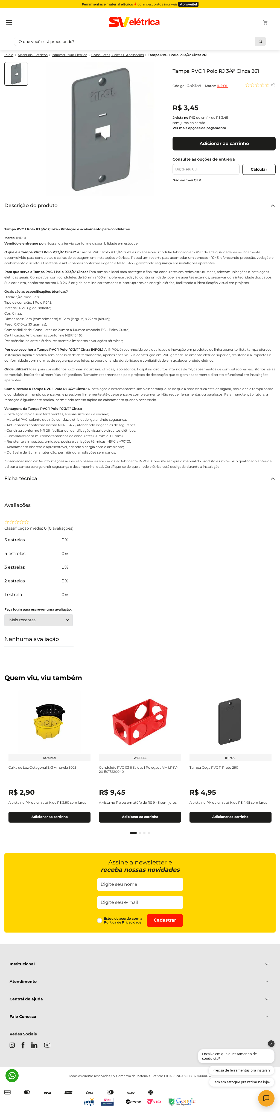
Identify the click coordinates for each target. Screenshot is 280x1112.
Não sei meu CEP (187, 180)
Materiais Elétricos (33, 55)
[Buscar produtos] (260, 41)
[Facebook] (23, 1046)
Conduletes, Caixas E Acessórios (117, 55)
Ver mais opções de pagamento (199, 128)
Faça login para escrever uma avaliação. (38, 609)
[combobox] (140, 41)
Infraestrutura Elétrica (69, 55)
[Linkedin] (34, 1046)
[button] (133, 833)
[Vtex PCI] (110, 1102)
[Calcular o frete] (259, 169)
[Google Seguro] (181, 1102)
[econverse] (133, 1102)
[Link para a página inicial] (8, 55)
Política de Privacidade (122, 922)
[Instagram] (12, 1046)
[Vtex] (154, 1102)
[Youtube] (47, 1046)
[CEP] (206, 166)
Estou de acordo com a (123, 920)
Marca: (216, 86)
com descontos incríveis (139, 4)
